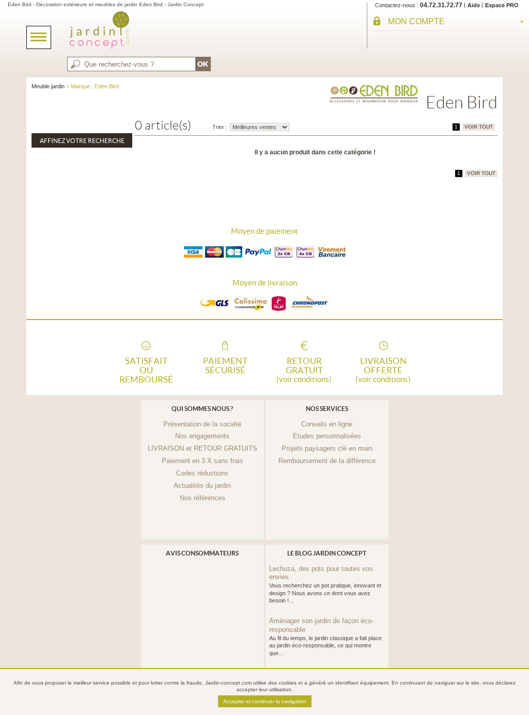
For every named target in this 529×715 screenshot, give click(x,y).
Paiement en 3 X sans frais (202, 461)
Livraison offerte (383, 369)
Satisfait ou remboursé (146, 369)
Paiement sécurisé (225, 365)
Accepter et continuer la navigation (264, 701)
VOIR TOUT (478, 127)
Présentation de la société (202, 424)
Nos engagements (202, 436)
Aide (474, 5)
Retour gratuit (304, 369)
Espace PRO (502, 5)
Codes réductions (202, 473)
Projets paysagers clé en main (327, 448)
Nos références (202, 498)
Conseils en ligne (326, 424)
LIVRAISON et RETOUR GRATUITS (202, 448)
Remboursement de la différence (327, 461)
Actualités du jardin (202, 485)
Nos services (327, 408)
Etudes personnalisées (327, 436)
